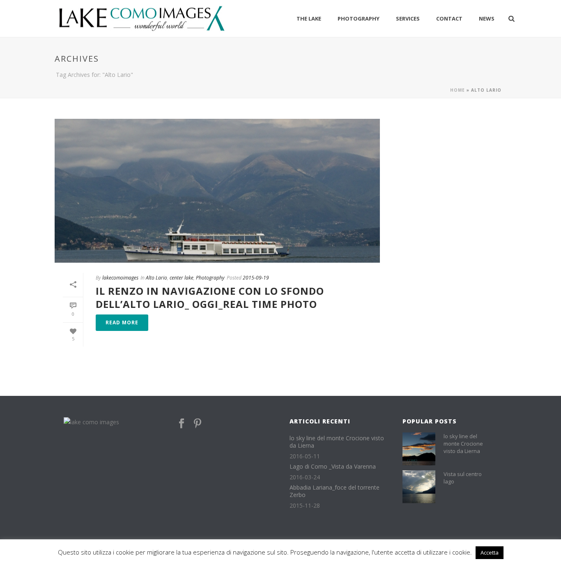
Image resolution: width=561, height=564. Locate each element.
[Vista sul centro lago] (418, 486)
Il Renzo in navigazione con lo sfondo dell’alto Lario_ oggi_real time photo (210, 297)
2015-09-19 (256, 277)
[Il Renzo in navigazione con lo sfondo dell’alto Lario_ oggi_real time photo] (217, 191)
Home (457, 90)
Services (408, 18)
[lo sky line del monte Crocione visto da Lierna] (418, 448)
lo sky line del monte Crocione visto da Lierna (337, 442)
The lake (309, 18)
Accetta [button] (490, 552)
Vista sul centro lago (463, 477)
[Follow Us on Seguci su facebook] (181, 423)
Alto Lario (156, 277)
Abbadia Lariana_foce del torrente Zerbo (334, 491)
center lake (181, 277)
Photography (358, 18)
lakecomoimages (120, 277)
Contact (449, 18)
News (486, 18)
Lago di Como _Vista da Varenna (333, 466)
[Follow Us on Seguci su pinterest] (197, 423)
